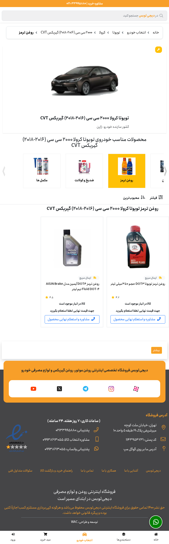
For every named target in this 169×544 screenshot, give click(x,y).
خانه (156, 32)
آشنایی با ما (131, 470)
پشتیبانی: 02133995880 (73, 430)
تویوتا (116, 32)
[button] (123, 537)
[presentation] (3, 172)
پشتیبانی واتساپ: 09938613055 (67, 449)
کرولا (102, 32)
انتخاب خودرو (136, 32)
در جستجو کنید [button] (140, 15)
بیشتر (156, 350)
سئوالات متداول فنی (20, 470)
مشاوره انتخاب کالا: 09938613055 (66, 439)
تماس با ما (87, 470)
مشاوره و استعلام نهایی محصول (134, 319)
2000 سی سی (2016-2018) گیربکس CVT (66, 32)
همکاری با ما (109, 470)
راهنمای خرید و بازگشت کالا (56, 470)
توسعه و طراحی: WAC (84, 522)
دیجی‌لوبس (153, 470)
